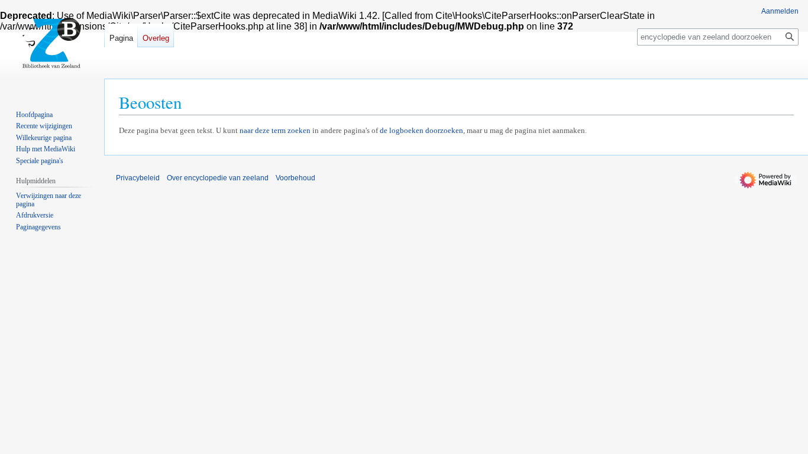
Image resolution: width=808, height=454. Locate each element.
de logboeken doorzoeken (421, 130)
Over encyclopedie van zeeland (218, 178)
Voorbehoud (295, 178)
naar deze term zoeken (275, 130)
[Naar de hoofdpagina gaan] (52, 47)
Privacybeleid (138, 178)
